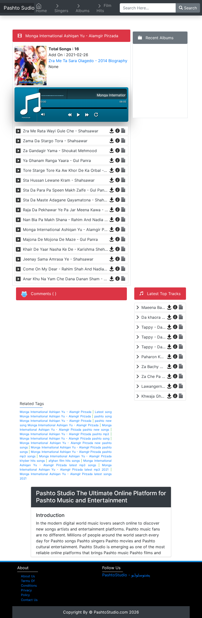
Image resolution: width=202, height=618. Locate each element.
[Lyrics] (123, 130)
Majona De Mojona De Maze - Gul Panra (60, 239)
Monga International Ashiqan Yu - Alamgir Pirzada (65, 229)
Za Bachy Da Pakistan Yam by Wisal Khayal (153, 366)
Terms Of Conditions (29, 583)
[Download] (112, 130)
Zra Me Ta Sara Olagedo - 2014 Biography (88, 60)
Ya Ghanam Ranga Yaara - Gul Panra (57, 160)
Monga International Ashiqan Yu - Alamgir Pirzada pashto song (64, 438)
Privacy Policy (26, 592)
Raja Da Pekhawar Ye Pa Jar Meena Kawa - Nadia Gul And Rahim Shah (65, 209)
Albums (82, 10)
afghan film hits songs (64, 460)
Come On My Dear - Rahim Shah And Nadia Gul (65, 268)
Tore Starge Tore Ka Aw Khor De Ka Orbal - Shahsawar (65, 170)
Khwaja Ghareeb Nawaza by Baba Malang (153, 396)
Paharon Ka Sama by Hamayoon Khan (153, 356)
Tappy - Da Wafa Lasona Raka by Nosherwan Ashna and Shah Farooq (153, 327)
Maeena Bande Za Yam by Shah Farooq (153, 307)
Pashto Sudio (19, 8)
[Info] (118, 130)
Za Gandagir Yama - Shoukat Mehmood (60, 150)
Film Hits (104, 8)
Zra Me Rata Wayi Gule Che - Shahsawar (60, 130)
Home (41, 10)
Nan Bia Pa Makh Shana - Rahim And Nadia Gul (65, 219)
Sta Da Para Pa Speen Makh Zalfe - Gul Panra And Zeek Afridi (65, 190)
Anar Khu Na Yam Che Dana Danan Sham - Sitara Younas (65, 278)
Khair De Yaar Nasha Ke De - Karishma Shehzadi (65, 249)
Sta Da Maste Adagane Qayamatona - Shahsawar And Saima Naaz (65, 199)
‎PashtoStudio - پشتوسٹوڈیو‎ (126, 574)
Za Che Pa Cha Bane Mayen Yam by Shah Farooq (153, 376)
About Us (28, 576)
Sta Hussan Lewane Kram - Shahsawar (59, 180)
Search (190, 7)
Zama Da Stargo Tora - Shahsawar (55, 140)
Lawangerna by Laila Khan (153, 386)
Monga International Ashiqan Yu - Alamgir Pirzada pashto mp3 (64, 434)
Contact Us (29, 600)
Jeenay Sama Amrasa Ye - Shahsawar (58, 259)
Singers (61, 10)
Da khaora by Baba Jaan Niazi (153, 317)
